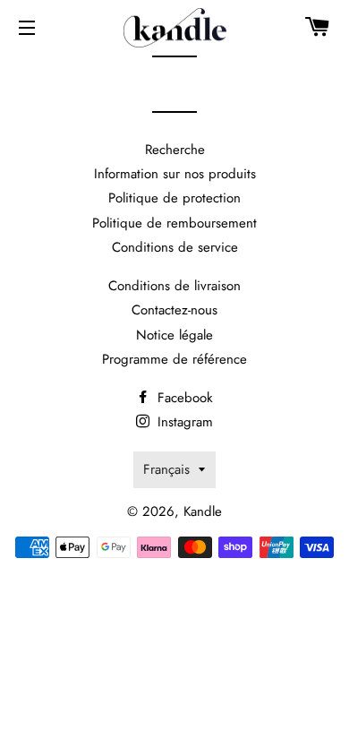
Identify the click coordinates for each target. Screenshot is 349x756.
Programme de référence (174, 359)
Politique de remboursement (174, 223)
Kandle (202, 511)
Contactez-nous (174, 310)
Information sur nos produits (175, 174)
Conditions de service (175, 247)
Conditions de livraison (174, 286)
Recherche (175, 149)
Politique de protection (174, 198)
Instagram (183, 422)
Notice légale (174, 335)
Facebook (183, 398)
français (166, 469)
